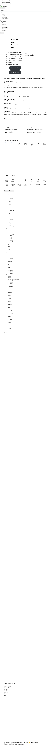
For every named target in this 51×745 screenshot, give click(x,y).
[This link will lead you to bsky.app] (25, 658)
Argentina (10, 202)
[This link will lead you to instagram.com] (25, 398)
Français (11, 199)
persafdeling (8, 115)
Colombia (10, 223)
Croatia (9, 225)
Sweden (9, 315)
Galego (11, 313)
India (9, 256)
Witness (44, 147)
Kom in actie (4, 17)
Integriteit (38, 184)
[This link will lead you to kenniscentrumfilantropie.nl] (21, 744)
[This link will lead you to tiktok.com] (25, 571)
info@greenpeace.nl (32, 87)
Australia (9, 204)
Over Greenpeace (5, 18)
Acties (19, 147)
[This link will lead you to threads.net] (25, 614)
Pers (5, 695)
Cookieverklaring (7, 686)
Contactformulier (15, 72)
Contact (5, 693)
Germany (10, 249)
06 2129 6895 (26, 96)
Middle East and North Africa (13, 279)
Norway (9, 288)
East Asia (10, 232)
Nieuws (3, 14)
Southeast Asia (11, 306)
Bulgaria (9, 214)
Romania (9, 298)
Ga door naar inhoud (6, 2)
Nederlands (12, 211)
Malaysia (9, 276)
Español (11, 309)
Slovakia (9, 301)
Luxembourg (10, 270)
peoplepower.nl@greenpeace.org (23, 100)
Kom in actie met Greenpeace (9, 683)
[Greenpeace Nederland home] (4, 6)
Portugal (9, 295)
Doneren (5, 681)
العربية (11, 280)
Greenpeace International (11, 193)
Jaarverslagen (6, 689)
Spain (9, 307)
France (9, 246)
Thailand (9, 322)
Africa (9, 196)
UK (8, 327)
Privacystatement (7, 684)
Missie (6, 175)
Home (3, 22)
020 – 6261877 (8, 119)
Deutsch (11, 271)
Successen (13, 175)
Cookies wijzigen (7, 687)
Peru (9, 291)
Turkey (9, 324)
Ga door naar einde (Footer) (7, 3)
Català (11, 310)
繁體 (11, 235)
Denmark (10, 229)
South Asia (10, 304)
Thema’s (3, 15)
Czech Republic (11, 226)
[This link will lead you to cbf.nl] (14, 744)
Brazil (9, 213)
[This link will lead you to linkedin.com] (25, 441)
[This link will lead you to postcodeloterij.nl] (7, 744)
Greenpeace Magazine (14, 108)
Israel (9, 262)
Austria (9, 205)
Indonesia (10, 261)
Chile (9, 222)
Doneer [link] (1, 8)
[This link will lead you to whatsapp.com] (25, 528)
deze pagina (9, 92)
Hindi (11, 259)
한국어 (11, 238)
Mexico (9, 277)
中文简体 (12, 234)
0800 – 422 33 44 (15, 68)
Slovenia (9, 303)
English (11, 198)
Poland (9, 294)
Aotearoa (9, 201)
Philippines (10, 292)
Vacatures (6, 692)
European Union (11, 241)
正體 (11, 237)
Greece (9, 250)
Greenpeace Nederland (8, 190)
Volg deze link (7, 82)
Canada (9, 217)
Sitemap (44, 184)
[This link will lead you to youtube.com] (25, 484)
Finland (9, 244)
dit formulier (17, 104)
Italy (9, 264)
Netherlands (10, 286)
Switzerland (10, 316)
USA (9, 330)
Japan (9, 267)
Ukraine (9, 328)
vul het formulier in (19, 87)
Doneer (3, 30)
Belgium (9, 208)
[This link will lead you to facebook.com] (25, 354)
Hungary (9, 253)
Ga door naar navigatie (6, 0)
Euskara (11, 312)
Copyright (32, 184)
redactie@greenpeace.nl (31, 108)
